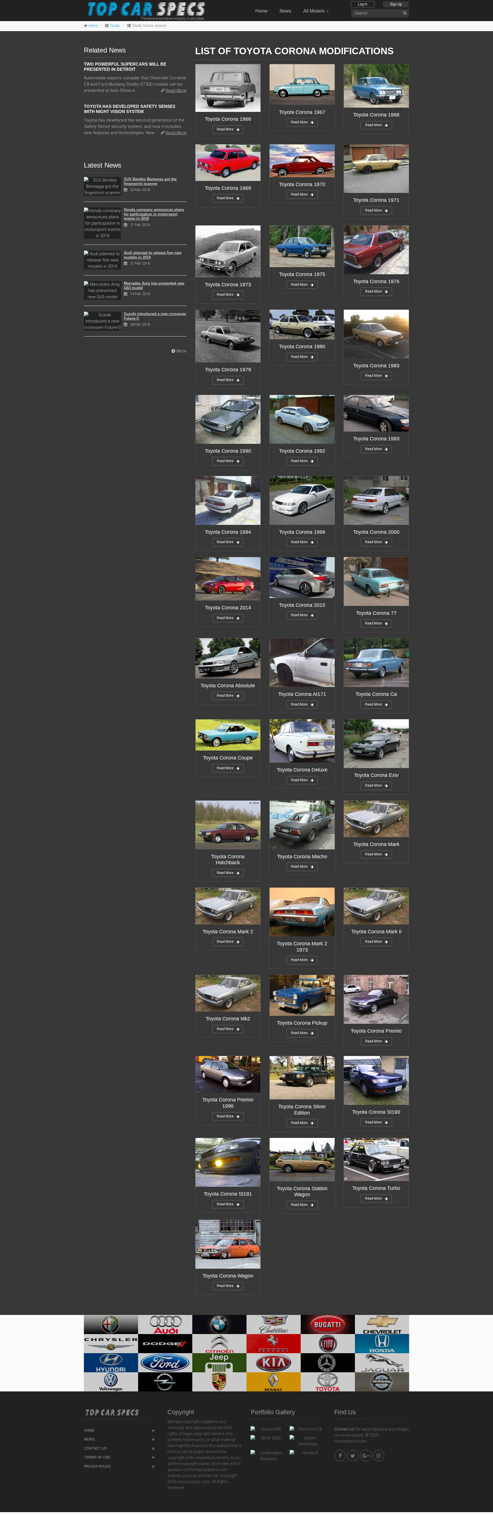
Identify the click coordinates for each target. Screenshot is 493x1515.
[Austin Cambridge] (308, 1441)
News (285, 11)
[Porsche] (219, 1381)
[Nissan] (382, 1381)
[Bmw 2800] (268, 1439)
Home (261, 11)
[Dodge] (165, 1343)
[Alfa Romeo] (111, 1324)
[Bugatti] (328, 1324)
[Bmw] (219, 1324)
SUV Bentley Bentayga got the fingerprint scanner (150, 181)
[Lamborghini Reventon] (268, 1456)
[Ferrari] (273, 1343)
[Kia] (273, 1362)
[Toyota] (328, 1381)
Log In (362, 4)
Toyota (115, 26)
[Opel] (165, 1381)
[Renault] (273, 1381)
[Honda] (382, 1343)
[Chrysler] (111, 1343)
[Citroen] (219, 1343)
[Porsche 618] (308, 1430)
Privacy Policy (97, 1466)
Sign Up (396, 4)
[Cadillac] (273, 1324)
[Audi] (165, 1324)
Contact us (344, 1429)
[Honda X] (308, 1454)
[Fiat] (328, 1343)
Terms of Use (97, 1457)
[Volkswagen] (111, 1381)
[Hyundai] (111, 1362)
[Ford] (165, 1362)
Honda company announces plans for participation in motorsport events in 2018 (154, 214)
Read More (225, 129)
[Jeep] (219, 1362)
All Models (314, 11)
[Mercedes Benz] (328, 1362)
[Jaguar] (382, 1362)
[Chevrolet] (382, 1324)
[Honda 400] (268, 1430)
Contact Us (95, 1448)
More (182, 351)
